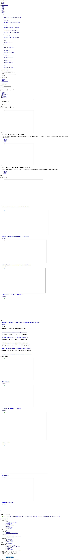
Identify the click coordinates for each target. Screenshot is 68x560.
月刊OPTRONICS (9, 539)
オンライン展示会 (9, 528)
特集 (3, 9)
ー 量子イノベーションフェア (11, 522)
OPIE (7, 521)
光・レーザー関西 (9, 523)
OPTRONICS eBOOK (9, 541)
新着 (3, 6)
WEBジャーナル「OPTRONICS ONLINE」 (13, 546)
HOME (3, 100)
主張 (3, 7)
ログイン (3, 2)
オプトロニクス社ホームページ (11, 545)
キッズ (3, 10)
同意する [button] (9, 557)
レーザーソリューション (10, 525)
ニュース (5, 139)
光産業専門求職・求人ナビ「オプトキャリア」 (13, 535)
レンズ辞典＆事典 (9, 543)
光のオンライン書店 (9, 540)
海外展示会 (8, 526)
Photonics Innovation (9, 524)
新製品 (5, 141)
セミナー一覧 (8, 530)
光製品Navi (8, 532)
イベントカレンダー (3, 0)
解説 (3, 8)
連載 (3, 12)
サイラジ (3, 11)
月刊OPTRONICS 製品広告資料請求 (12, 533)
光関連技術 (6, 140)
